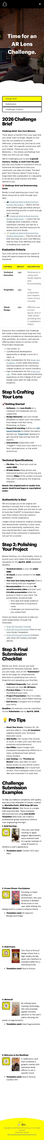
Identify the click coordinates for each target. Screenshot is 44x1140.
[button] (40, 4)
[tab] (22, 98)
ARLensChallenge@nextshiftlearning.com (22, 1134)
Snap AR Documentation (17, 630)
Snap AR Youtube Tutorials (18, 627)
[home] (5, 4)
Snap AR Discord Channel (18, 635)
